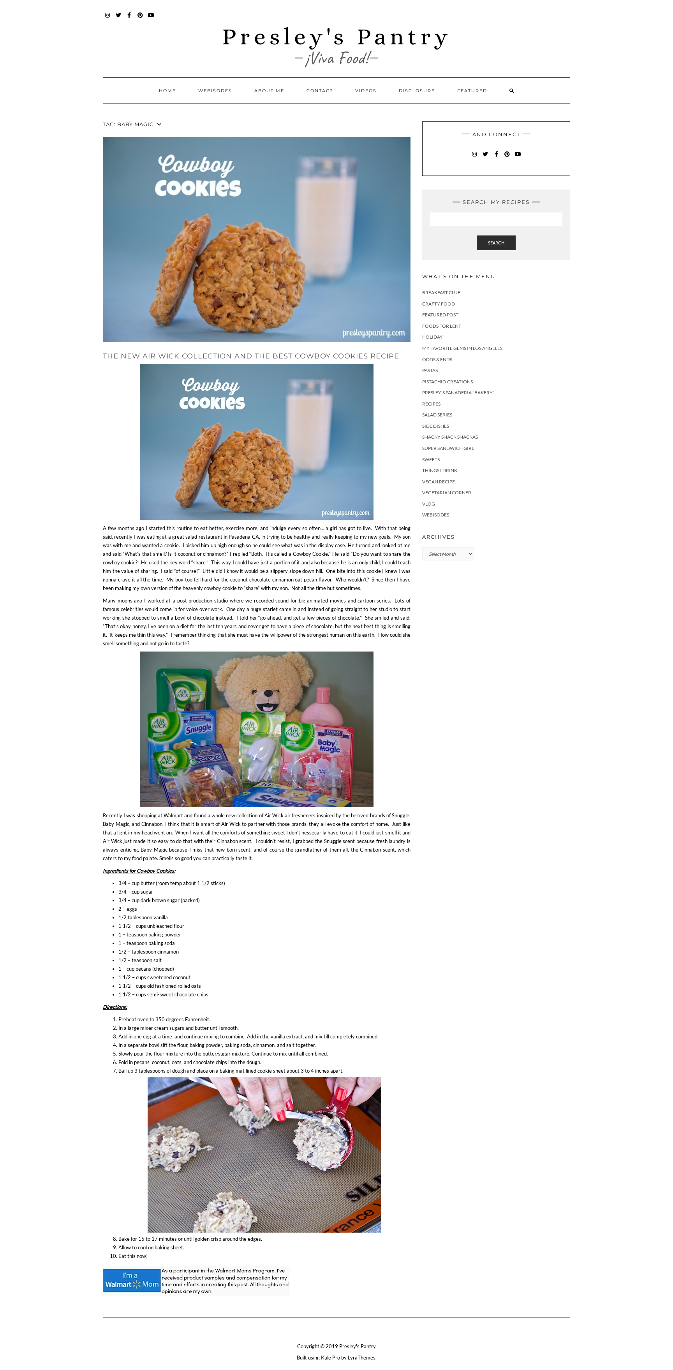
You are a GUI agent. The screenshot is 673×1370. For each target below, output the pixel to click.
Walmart (173, 815)
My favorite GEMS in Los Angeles (462, 348)
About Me (269, 90)
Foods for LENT (441, 326)
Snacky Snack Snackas (450, 437)
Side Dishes (435, 426)
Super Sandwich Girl (448, 448)
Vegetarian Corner (446, 492)
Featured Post (440, 315)
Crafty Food (438, 304)
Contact (320, 90)
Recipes (431, 404)
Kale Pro (330, 1357)
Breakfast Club (441, 292)
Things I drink (439, 470)
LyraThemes (361, 1357)
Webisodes (215, 90)
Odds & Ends (437, 359)
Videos (366, 90)
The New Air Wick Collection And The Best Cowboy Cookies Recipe (251, 356)
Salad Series (437, 415)
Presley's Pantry (336, 36)
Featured (472, 90)
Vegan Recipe (438, 482)
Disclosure (417, 90)
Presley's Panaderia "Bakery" (458, 392)
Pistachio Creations (447, 382)
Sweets (431, 459)
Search (496, 242)
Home (167, 90)
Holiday (432, 337)
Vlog (428, 504)
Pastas (430, 370)
